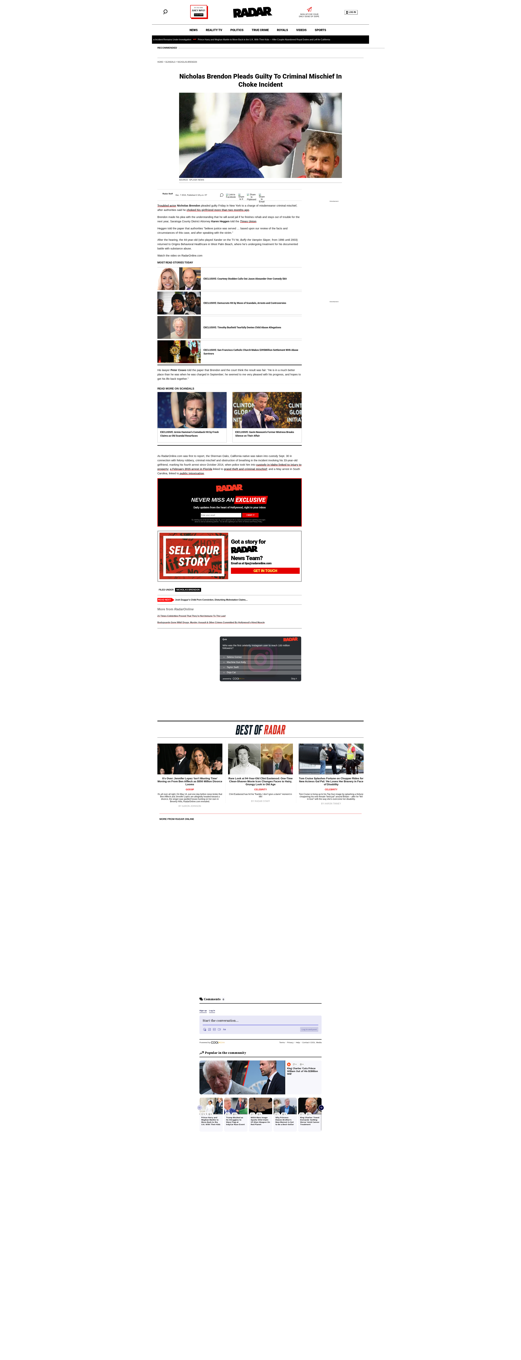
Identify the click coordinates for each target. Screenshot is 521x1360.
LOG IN (352, 12)
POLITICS (237, 30)
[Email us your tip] (199, 18)
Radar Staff (168, 194)
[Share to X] (241, 195)
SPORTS (320, 30)
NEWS (194, 30)
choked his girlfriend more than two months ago (218, 209)
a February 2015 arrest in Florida (191, 469)
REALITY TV (214, 30)
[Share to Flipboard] (251, 195)
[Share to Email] (262, 195)
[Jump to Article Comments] (221, 195)
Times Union (248, 221)
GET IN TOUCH (265, 571)
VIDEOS (301, 30)
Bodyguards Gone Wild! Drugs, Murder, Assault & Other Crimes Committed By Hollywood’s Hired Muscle (211, 622)
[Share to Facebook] (231, 195)
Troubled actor (166, 205)
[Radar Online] (252, 12)
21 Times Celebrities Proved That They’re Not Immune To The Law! (191, 616)
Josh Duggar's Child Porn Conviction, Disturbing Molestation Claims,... (211, 600)
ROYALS (282, 30)
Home (160, 62)
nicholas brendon (187, 62)
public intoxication (191, 473)
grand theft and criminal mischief (245, 469)
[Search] (165, 13)
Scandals (170, 62)
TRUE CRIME (260, 30)
